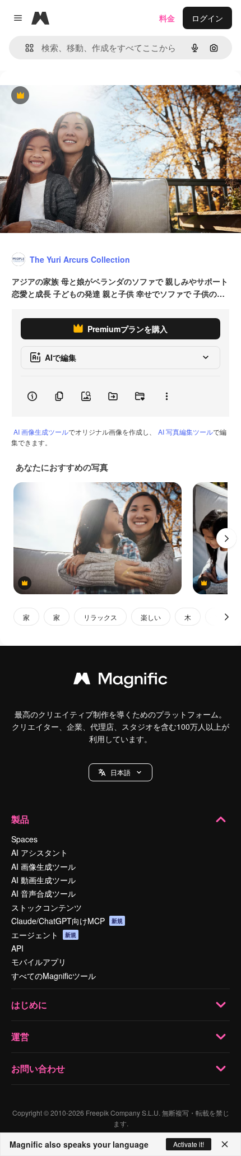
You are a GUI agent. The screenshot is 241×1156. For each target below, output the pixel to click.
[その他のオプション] (166, 396)
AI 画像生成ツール (40, 431)
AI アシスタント (39, 852)
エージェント (43, 934)
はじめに (29, 1004)
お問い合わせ (38, 1068)
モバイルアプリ (38, 961)
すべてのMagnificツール (53, 975)
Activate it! (188, 1144)
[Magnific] (120, 681)
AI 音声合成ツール (43, 893)
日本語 (120, 772)
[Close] (224, 1144)
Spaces (24, 839)
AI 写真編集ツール (185, 431)
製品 (20, 819)
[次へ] (226, 538)
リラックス (100, 617)
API (17, 948)
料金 (167, 18)
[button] (120, 772)
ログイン (207, 18)
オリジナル (77, 96)
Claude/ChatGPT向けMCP (67, 920)
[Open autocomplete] (25, 48)
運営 (20, 1036)
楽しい (151, 617)
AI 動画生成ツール (43, 879)
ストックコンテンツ (46, 907)
